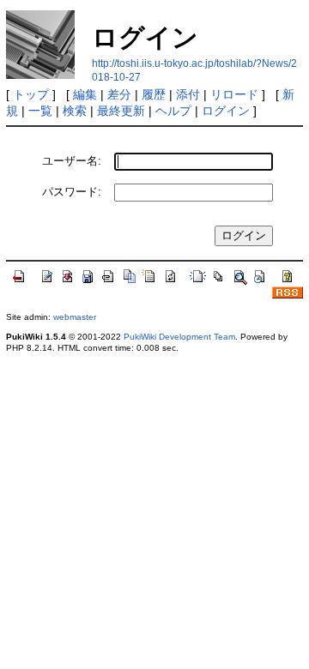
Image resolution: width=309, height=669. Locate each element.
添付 (188, 94)
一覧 (40, 111)
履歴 (154, 94)
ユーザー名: (71, 160)
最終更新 (121, 111)
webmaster (74, 317)
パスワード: (71, 191)
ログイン (226, 111)
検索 (75, 111)
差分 (119, 94)
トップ (31, 94)
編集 (85, 94)
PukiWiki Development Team (179, 336)
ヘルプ (173, 111)
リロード (234, 94)
